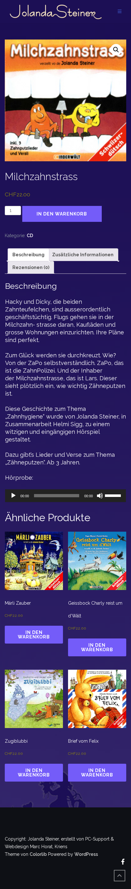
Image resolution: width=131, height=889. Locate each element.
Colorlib (38, 854)
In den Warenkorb (62, 213)
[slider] (114, 495)
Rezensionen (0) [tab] (30, 267)
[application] (65, 495)
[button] (116, 49)
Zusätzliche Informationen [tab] (83, 254)
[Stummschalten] (100, 495)
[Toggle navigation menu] (120, 11)
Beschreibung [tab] (28, 254)
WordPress (86, 854)
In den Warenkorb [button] (34, 634)
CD (30, 235)
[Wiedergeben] (13, 495)
